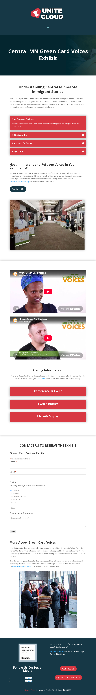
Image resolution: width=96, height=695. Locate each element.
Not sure (16, 499)
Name (13, 461)
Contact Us (18, 189)
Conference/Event (20, 496)
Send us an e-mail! (57, 651)
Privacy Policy (30, 690)
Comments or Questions (21, 513)
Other (15, 502)
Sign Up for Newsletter (68, 677)
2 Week (16, 493)
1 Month (16, 490)
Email (13, 472)
